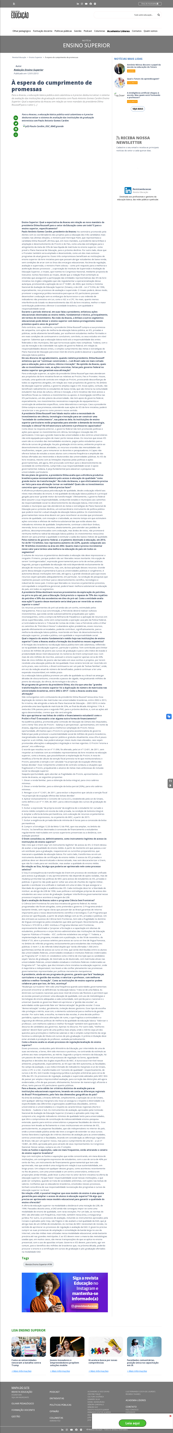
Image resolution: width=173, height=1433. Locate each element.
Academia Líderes (118, 31)
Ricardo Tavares (133, 1394)
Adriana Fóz (55, 1420)
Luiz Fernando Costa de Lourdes (140, 1391)
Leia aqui (132, 1423)
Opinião (54, 1411)
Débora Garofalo (96, 1404)
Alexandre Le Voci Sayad (98, 1391)
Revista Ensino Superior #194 (38, 1264)
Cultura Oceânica (96, 1396)
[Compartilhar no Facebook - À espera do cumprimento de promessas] (16, 129)
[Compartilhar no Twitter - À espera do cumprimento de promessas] (16, 123)
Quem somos (150, 30)
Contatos (137, 30)
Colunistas (99, 30)
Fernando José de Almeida (99, 1412)
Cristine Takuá (94, 1394)
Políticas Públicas (60, 1404)
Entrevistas (57, 1398)
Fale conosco (132, 1409)
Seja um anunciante (20, 1397)
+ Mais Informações (21, 1371)
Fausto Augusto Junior (98, 1409)
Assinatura (16, 1395)
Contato (131, 1406)
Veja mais (138, 108)
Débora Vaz (93, 1407)
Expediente (130, 1412)
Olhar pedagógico (22, 30)
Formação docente (42, 30)
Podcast (88, 30)
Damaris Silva (94, 1399)
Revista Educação (21, 1391)
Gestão (77, 30)
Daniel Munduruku (96, 1402)
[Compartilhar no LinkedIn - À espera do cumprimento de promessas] (16, 117)
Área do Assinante (149, 3)
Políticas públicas (63, 30)
